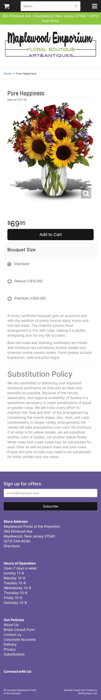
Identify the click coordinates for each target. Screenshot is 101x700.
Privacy (10, 649)
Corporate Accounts (20, 639)
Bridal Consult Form (19, 629)
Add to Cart (50, 234)
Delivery (10, 644)
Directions (12, 546)
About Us (11, 625)
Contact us (12, 634)
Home (8, 73)
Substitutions (14, 654)
